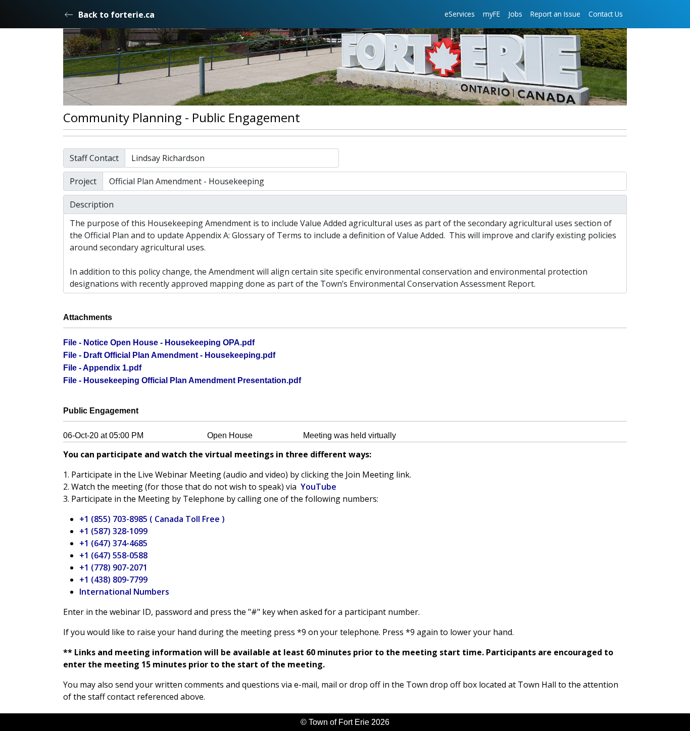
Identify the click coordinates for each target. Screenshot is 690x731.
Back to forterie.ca (116, 14)
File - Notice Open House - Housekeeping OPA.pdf (159, 342)
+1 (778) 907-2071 (113, 567)
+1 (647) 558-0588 (113, 555)
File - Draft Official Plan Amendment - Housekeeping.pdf (169, 355)
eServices (460, 14)
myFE (491, 14)
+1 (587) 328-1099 (113, 531)
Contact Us (605, 14)
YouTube (318, 486)
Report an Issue (555, 14)
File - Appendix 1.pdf (102, 367)
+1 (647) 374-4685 (113, 543)
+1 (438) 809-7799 (113, 579)
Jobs (515, 14)
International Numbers (124, 591)
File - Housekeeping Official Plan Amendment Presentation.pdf (182, 380)
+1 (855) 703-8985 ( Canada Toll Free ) (152, 519)
